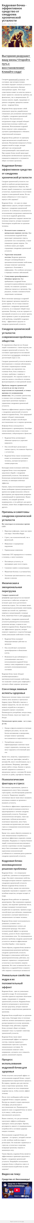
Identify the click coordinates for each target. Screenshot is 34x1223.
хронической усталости (17, 79)
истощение (15, 355)
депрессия (26, 616)
